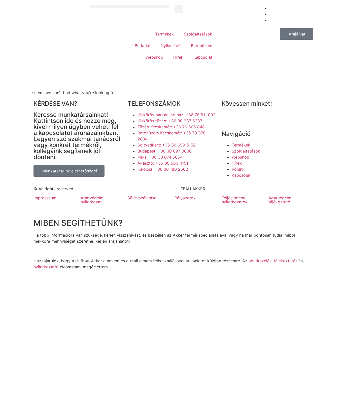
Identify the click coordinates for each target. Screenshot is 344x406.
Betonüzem (201, 45)
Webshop (154, 57)
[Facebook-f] (228, 118)
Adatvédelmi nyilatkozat (93, 199)
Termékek (164, 33)
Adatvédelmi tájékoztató (280, 199)
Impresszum (44, 197)
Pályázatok (185, 197)
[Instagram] (255, 118)
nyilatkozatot (46, 266)
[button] (130, 6)
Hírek (178, 57)
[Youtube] (241, 118)
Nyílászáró (171, 45)
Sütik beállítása (141, 197)
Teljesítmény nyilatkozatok (235, 199)
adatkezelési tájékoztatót (273, 260)
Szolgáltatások (198, 33)
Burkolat (143, 45)
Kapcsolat (202, 57)
